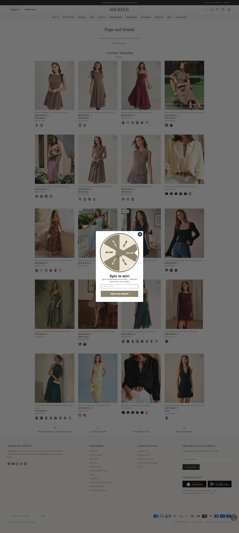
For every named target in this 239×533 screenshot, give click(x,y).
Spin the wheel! (120, 293)
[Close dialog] (140, 234)
